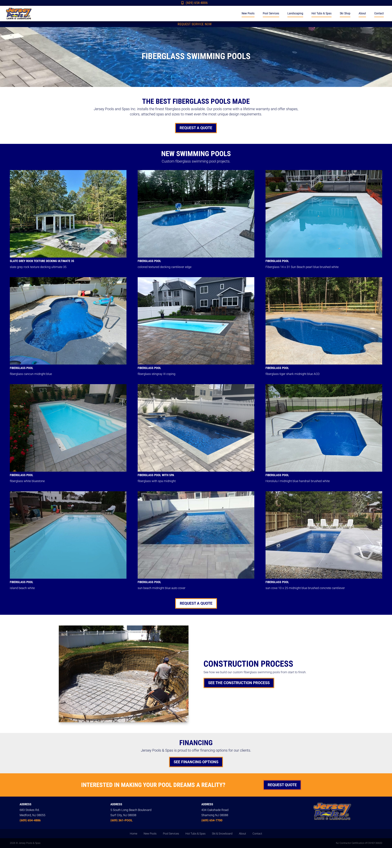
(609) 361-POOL (121, 820)
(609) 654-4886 (197, 3)
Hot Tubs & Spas (321, 13)
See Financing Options (196, 762)
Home (133, 834)
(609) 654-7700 (211, 820)
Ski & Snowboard (222, 834)
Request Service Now (195, 24)
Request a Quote (196, 128)
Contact (379, 13)
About (362, 13)
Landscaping (295, 13)
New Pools (248, 13)
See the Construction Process (239, 683)
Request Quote (282, 785)
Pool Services (271, 13)
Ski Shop (345, 13)
